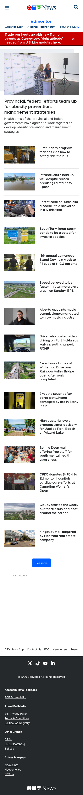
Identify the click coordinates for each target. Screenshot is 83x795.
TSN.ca (9, 748)
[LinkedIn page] (53, 663)
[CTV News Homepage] (41, 7)
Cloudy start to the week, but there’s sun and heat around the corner (59, 509)
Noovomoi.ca (13, 769)
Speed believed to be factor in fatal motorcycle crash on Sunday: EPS (59, 287)
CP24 (8, 739)
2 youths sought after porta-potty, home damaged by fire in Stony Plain (59, 400)
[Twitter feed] (30, 663)
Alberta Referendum (41, 26)
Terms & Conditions (17, 718)
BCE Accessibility (15, 697)
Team (74, 649)
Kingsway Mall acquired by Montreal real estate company (58, 536)
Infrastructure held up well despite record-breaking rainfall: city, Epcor (57, 181)
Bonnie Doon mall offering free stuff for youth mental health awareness (56, 453)
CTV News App (14, 649)
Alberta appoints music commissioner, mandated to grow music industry (59, 314)
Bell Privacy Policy (16, 713)
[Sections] (7, 8)
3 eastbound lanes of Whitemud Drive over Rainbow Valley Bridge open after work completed (57, 371)
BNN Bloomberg (15, 744)
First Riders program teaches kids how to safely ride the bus (56, 152)
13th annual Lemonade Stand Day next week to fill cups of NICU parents (58, 260)
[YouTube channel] (45, 663)
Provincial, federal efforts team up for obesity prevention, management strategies (40, 107)
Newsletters (60, 649)
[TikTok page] (37, 663)
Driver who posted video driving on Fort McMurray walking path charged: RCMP (59, 342)
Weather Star (14, 26)
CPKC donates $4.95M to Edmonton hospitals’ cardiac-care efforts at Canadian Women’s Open (58, 482)
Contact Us (34, 649)
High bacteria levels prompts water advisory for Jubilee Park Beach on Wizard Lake (58, 426)
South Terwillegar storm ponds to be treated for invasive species (58, 233)
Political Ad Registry (17, 723)
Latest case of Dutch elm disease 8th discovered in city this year (59, 206)
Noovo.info (11, 764)
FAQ (46, 649)
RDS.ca (9, 774)
